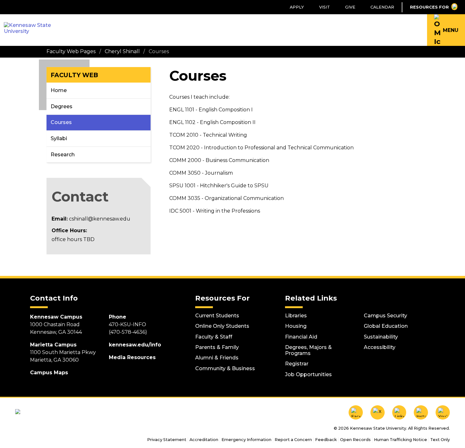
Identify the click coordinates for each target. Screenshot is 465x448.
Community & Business (225, 368)
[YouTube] (443, 412)
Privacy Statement (166, 439)
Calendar (382, 7)
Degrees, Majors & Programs (308, 350)
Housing (296, 326)
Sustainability (381, 337)
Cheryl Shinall (122, 51)
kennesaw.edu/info (135, 345)
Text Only (440, 439)
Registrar (296, 364)
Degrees (61, 106)
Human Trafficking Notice (400, 439)
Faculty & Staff (213, 337)
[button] (446, 30)
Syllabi (59, 138)
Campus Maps (49, 373)
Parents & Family (217, 347)
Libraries (296, 316)
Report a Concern (293, 439)
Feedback (326, 439)
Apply (297, 7)
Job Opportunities (308, 374)
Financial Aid (301, 337)
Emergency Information (246, 439)
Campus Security (385, 316)
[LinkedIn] (399, 412)
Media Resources (132, 357)
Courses (61, 122)
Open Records (355, 439)
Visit (324, 7)
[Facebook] (356, 412)
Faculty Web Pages (71, 51)
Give (350, 7)
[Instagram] (421, 412)
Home (59, 90)
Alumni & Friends (217, 358)
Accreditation (203, 439)
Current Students (217, 316)
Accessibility (379, 347)
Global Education (386, 326)
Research (63, 155)
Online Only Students (222, 326)
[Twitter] (377, 412)
